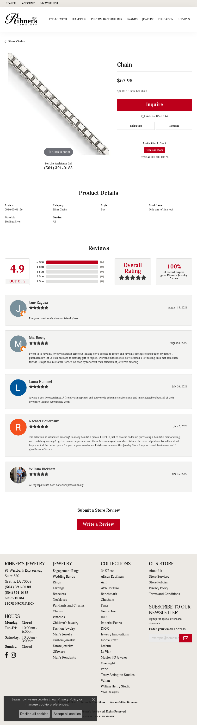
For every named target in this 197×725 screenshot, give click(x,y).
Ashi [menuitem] (104, 582)
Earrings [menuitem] (58, 588)
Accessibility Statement (124, 702)
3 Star (40, 272)
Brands (132, 19)
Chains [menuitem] (58, 611)
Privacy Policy (158, 588)
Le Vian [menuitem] (106, 652)
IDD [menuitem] (104, 617)
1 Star (40, 281)
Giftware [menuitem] (59, 652)
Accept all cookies (67, 714)
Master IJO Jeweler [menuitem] (114, 657)
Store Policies (158, 582)
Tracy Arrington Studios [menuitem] (118, 675)
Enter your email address (167, 629)
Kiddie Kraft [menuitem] (109, 640)
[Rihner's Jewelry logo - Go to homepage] (22, 19)
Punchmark (107, 716)
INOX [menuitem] (105, 629)
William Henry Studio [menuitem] (115, 686)
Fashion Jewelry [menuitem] (64, 629)
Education (165, 19)
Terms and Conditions (164, 594)
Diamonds (79, 19)
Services (184, 19)
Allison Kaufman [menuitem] (112, 577)
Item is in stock (154, 150)
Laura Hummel (40, 381)
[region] (58, 104)
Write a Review (98, 524)
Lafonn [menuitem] (106, 646)
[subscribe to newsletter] (185, 638)
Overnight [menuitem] (108, 663)
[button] (10, 3)
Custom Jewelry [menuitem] (64, 640)
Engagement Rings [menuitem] (66, 571)
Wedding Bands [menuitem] (64, 577)
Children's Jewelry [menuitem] (65, 623)
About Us (155, 571)
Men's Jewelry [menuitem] (63, 634)
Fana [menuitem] (104, 605)
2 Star (40, 276)
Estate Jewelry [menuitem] (63, 646)
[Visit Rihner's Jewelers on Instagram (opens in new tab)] (13, 655)
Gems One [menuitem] (108, 611)
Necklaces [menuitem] (60, 600)
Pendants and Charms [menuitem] (69, 605)
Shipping (136, 126)
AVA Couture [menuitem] (110, 588)
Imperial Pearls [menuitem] (111, 623)
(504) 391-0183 (58, 168)
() (102, 262)
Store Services (159, 577)
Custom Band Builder (106, 19)
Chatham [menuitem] (107, 600)
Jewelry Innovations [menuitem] (115, 634)
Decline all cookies (34, 714)
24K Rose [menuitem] (107, 571)
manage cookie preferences (46, 704)
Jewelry (148, 19)
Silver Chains (16, 41)
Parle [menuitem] (104, 669)
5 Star (40, 262)
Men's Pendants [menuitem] (64, 657)
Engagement (58, 19)
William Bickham (42, 469)
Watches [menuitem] (59, 617)
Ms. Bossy (37, 338)
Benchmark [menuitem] (109, 594)
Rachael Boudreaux (44, 421)
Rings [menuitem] (57, 582)
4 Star (40, 267)
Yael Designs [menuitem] (110, 692)
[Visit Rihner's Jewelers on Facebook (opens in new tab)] (6, 655)
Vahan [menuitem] (105, 681)
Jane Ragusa (38, 302)
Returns (174, 126)
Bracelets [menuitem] (59, 594)
